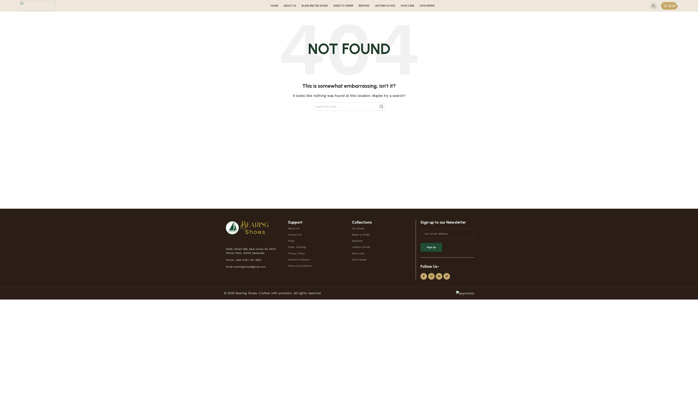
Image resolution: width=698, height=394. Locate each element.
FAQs (291, 240)
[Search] (381, 106)
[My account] (653, 5)
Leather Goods (361, 247)
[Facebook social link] (423, 276)
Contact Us (295, 234)
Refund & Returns (298, 259)
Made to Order (361, 234)
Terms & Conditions (300, 265)
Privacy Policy (296, 253)
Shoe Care (358, 253)
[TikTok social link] (446, 276)
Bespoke (357, 240)
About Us (293, 228)
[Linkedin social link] (439, 276)
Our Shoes (358, 228)
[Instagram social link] (431, 276)
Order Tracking (297, 247)
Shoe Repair (359, 259)
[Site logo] (37, 5)
